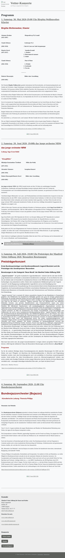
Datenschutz (47, 554)
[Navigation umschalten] (63, 9)
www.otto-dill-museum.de (8, 521)
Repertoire (12, 89)
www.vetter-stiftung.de (7, 517)
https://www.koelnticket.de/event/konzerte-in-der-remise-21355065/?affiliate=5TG (23, 128)
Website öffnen (28, 244)
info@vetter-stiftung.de (7, 510)
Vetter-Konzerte (21, 3)
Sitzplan (5, 541)
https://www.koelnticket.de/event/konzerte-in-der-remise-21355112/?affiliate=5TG (32, 241)
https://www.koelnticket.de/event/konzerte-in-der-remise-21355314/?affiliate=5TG (25, 469)
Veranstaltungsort (8, 546)
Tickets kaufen (7, 536)
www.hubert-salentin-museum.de (10, 524)
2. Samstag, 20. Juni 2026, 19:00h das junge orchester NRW (31, 143)
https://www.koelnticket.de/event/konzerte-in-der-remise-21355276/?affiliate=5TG (24, 368)
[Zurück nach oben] (63, 556)
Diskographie (40, 89)
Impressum (40, 554)
